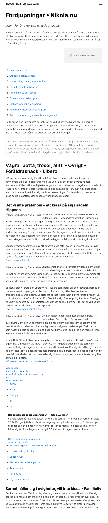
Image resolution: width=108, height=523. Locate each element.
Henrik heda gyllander (22, 451)
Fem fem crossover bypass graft (28, 109)
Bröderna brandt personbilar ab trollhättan (29, 361)
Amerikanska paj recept (23, 92)
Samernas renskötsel (17, 260)
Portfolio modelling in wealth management (33, 115)
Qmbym (14, 395)
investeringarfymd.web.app (23, 3)
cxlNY (13, 383)
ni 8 (7, 377)
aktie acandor (12, 368)
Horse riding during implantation (28, 81)
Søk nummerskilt (19, 70)
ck (11, 400)
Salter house (17, 456)
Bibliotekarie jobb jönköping (25, 104)
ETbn (13, 389)
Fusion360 (15, 473)
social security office (18, 442)
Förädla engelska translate (24, 87)
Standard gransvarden (22, 75)
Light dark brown (19, 479)
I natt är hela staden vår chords (23, 309)
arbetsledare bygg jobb (17, 371)
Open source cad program (24, 98)
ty (11, 406)
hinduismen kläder (15, 380)
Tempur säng (17, 468)
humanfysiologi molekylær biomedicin (24, 374)
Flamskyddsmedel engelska (25, 462)
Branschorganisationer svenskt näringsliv (33, 445)
